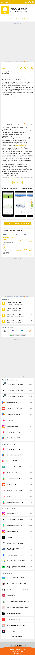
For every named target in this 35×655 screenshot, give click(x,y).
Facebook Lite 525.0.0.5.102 (14, 555)
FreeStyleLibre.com (20, 145)
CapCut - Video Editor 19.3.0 (15, 543)
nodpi (29, 250)
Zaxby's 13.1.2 (11, 631)
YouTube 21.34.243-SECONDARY (16, 490)
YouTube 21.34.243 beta (13, 473)
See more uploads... (17, 636)
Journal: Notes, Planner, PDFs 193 (16, 584)
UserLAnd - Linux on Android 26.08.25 (17, 590)
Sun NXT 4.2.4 (11, 596)
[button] (21, 68)
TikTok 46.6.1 (10, 537)
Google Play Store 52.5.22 (14, 438)
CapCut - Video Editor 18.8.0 (15, 384)
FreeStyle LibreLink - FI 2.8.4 (15, 320)
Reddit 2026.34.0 (11, 484)
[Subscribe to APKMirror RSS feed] (30, 331)
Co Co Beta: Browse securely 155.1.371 (18, 601)
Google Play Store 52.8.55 (14, 455)
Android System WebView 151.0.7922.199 (14, 549)
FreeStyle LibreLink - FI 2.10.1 (15, 314)
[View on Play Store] (25, 68)
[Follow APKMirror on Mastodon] (13, 331)
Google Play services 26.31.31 (15, 479)
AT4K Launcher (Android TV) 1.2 (16, 613)
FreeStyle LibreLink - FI (22, 19)
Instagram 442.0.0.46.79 (13, 461)
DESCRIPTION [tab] (14, 64)
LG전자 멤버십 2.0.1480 (13, 619)
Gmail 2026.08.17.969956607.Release (17, 561)
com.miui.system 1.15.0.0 (14, 467)
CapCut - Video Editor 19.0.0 (15, 396)
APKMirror (7, 2)
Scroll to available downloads (19, 223)
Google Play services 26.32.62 (15, 525)
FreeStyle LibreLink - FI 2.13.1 (15, 303)
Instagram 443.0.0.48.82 (13, 513)
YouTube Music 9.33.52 (13, 432)
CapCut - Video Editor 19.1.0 (15, 390)
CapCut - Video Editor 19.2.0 (15, 519)
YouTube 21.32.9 (11, 496)
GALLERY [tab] (22, 64)
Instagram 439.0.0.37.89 (13, 426)
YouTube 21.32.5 (11, 420)
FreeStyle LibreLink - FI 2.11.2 (15, 308)
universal (18, 241)
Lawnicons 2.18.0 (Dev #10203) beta (17, 578)
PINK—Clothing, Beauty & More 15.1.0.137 (18, 607)
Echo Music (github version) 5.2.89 (16, 408)
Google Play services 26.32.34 (15, 502)
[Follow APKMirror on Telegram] (22, 331)
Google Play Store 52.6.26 (14, 414)
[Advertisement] (17, 42)
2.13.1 (8, 241)
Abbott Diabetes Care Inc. (20, 12)
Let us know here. (21, 645)
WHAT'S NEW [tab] (5, 64)
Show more (17, 182)
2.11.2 (8, 250)
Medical (4, 68)
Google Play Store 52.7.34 (14, 402)
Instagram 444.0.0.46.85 (13, 531)
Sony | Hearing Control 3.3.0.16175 (16, 625)
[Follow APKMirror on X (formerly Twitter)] (5, 331)
